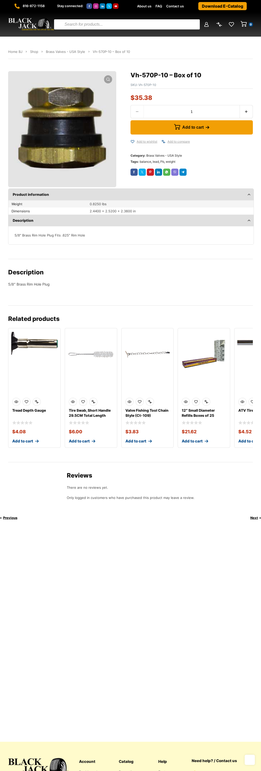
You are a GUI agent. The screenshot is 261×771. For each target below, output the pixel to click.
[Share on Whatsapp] (166, 172)
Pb (162, 162)
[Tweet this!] (142, 172)
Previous (10, 518)
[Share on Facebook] (134, 172)
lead (156, 162)
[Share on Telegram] (183, 172)
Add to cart (193, 127)
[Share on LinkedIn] (158, 172)
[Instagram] (96, 6)
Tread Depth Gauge (29, 410)
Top (250, 760)
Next (254, 518)
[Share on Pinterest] (150, 172)
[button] (108, 79)
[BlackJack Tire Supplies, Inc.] (31, 24)
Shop (34, 52)
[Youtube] (116, 6)
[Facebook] (89, 6)
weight (170, 162)
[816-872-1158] (17, 6)
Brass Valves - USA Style (65, 52)
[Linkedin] (102, 6)
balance (145, 162)
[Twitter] (109, 6)
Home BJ (15, 52)
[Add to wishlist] (132, 142)
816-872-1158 (34, 6)
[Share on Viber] (174, 172)
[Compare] (163, 142)
